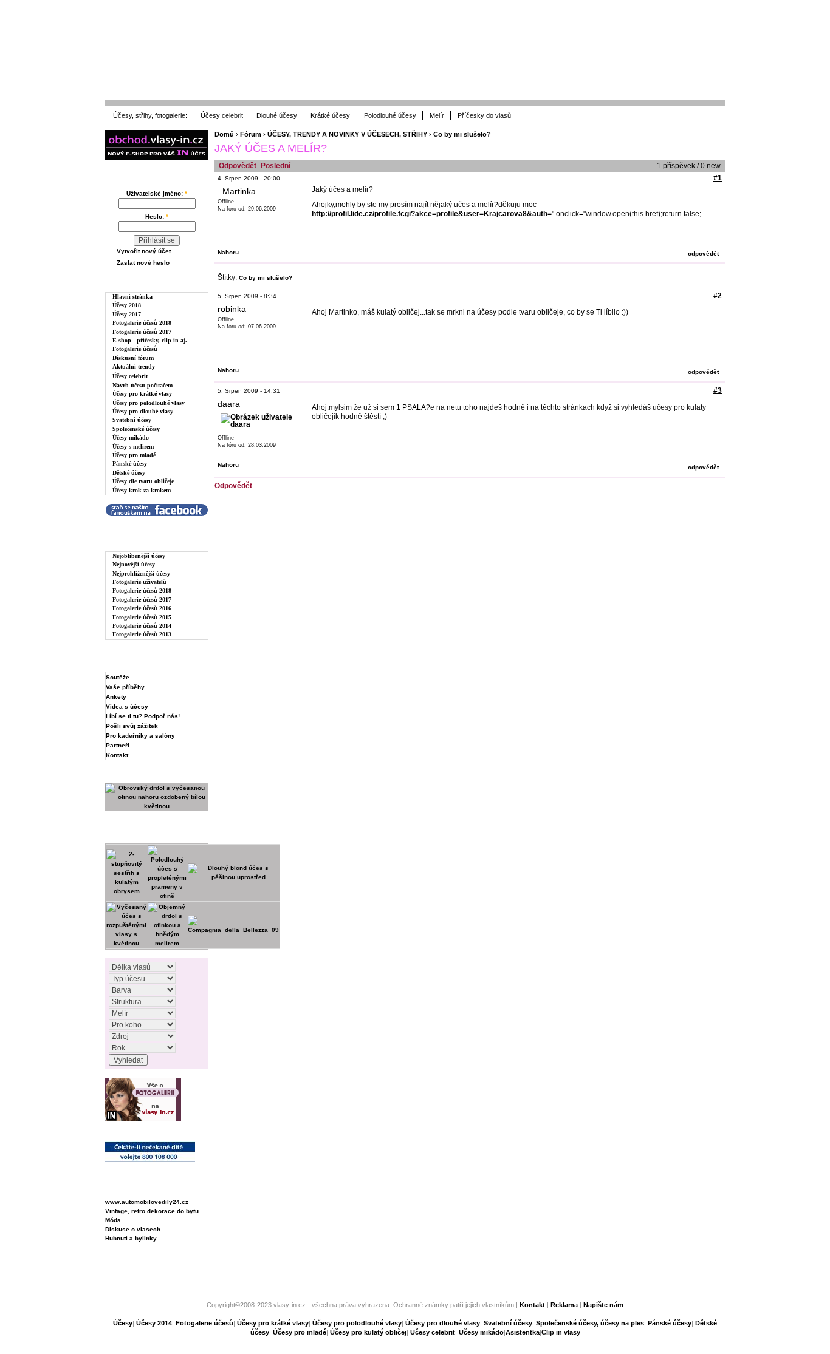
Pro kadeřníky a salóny (140, 735)
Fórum (250, 134)
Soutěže (117, 677)
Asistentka (523, 1332)
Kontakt (117, 755)
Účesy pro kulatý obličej (368, 1332)
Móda (113, 1220)
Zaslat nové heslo (143, 262)
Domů (224, 134)
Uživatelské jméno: (156, 193)
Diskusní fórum (133, 358)
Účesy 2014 (154, 1323)
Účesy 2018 (126, 305)
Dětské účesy (128, 472)
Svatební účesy (131, 420)
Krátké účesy (330, 115)
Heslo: (156, 216)
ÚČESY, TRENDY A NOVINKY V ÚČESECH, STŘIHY (347, 134)
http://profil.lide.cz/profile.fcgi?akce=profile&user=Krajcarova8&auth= (432, 213)
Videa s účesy (127, 706)
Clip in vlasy (560, 1332)
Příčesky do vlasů (484, 115)
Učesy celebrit (432, 1332)
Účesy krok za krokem (141, 490)
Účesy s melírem (133, 446)
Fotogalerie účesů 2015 (141, 617)
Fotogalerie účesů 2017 (141, 331)
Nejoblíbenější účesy (138, 556)
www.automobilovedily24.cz (146, 1202)
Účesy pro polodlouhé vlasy (148, 403)
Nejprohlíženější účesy (141, 573)
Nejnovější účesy (133, 564)
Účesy (122, 1323)
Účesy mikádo (130, 437)
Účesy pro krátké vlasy (142, 393)
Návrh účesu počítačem (142, 385)
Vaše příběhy (125, 687)
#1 (717, 178)
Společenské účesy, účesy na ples (590, 1323)
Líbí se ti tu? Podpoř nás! (143, 716)
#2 (717, 295)
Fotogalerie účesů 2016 (141, 608)
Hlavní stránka (132, 296)
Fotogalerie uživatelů (139, 582)
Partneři (117, 745)
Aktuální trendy (133, 366)
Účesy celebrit (222, 115)
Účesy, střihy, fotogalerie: (150, 115)
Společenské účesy (136, 429)
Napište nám (603, 1304)
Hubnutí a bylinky (131, 1238)
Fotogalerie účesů (134, 348)
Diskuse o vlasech (132, 1229)
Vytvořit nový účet (144, 251)
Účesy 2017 (126, 314)
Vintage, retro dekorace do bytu (152, 1211)
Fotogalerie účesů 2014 (141, 625)
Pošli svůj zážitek (132, 726)
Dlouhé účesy (276, 115)
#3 (717, 390)
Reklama (564, 1304)
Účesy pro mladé (134, 455)
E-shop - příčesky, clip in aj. (149, 340)
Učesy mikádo (481, 1332)
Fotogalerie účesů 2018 (141, 322)
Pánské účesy (129, 463)
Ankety (116, 696)
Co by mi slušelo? (462, 134)
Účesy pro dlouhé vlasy (142, 411)
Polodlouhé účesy (390, 115)
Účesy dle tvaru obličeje (143, 481)
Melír (437, 115)
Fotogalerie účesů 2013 (141, 634)
